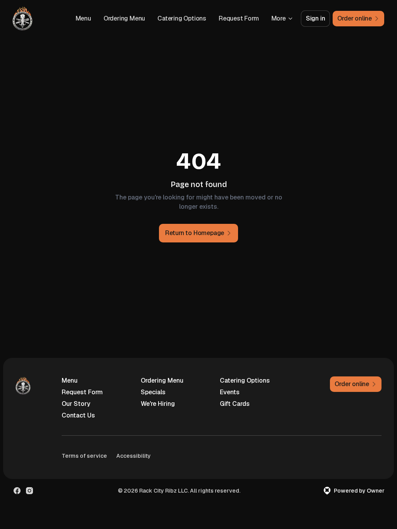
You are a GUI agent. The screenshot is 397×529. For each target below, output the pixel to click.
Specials (153, 392)
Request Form (239, 18)
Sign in (315, 18)
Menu (83, 18)
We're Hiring (158, 404)
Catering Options (181, 18)
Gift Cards (235, 404)
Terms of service (84, 455)
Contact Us (78, 415)
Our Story (76, 404)
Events (230, 392)
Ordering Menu (124, 18)
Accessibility (133, 455)
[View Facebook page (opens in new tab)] (17, 490)
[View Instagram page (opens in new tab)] (29, 490)
